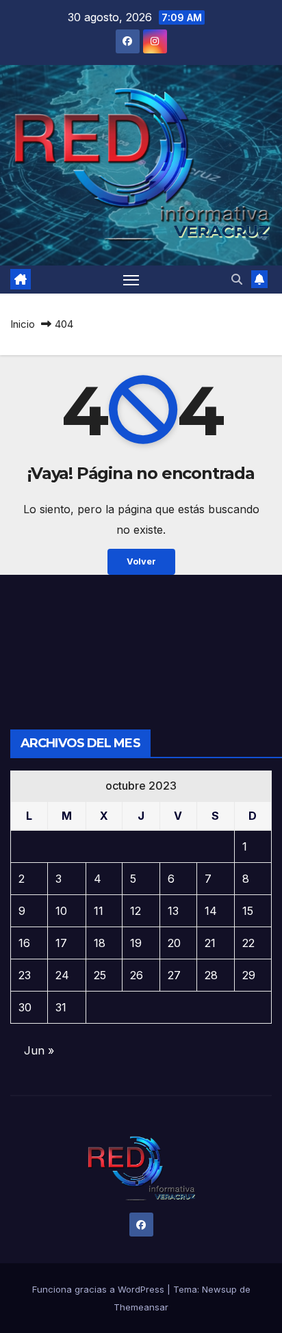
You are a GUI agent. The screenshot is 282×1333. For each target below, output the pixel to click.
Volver (141, 561)
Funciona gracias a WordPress (99, 1289)
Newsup (219, 1289)
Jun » (39, 1050)
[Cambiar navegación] (131, 279)
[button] (236, 279)
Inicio (22, 324)
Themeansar (141, 1307)
